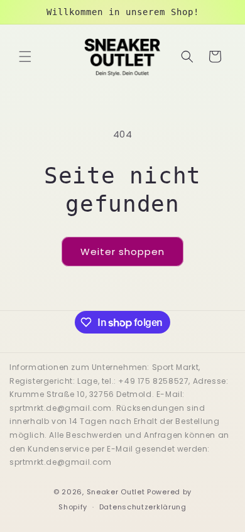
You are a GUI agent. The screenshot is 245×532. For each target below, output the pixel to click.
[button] (25, 56)
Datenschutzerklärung (143, 507)
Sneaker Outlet (116, 492)
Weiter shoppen (122, 251)
